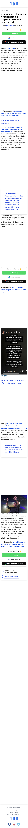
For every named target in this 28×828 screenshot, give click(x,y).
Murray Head (10, 48)
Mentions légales (14, 812)
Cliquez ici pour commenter (11, 576)
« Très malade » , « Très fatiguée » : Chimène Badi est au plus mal (13, 289)
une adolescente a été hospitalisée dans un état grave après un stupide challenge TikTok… (14, 426)
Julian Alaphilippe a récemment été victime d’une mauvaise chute (11, 129)
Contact (14, 809)
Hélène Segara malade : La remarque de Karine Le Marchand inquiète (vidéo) (13, 113)
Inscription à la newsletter (14, 807)
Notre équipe (14, 810)
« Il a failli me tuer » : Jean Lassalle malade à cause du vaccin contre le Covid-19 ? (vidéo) (14, 544)
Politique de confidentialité (14, 814)
